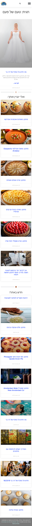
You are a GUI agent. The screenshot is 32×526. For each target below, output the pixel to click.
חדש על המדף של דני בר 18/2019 (16, 481)
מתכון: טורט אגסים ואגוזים (16, 180)
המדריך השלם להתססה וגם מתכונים (16, 450)
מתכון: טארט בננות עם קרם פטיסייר (16, 211)
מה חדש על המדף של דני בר (16, 72)
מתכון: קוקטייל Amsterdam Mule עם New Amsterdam (16, 389)
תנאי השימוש (15, 522)
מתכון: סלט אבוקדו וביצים (16, 327)
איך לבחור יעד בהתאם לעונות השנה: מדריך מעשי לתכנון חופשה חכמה (16, 272)
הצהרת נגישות (15, 523)
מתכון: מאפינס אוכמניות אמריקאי (16, 119)
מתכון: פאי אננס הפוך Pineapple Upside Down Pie (16, 358)
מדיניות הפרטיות (6, 522)
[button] (29, 3)
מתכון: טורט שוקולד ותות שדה (16, 241)
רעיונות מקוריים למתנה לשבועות (16, 298)
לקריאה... (16, 83)
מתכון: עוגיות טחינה (16, 510)
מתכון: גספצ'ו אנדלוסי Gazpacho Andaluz (16, 150)
